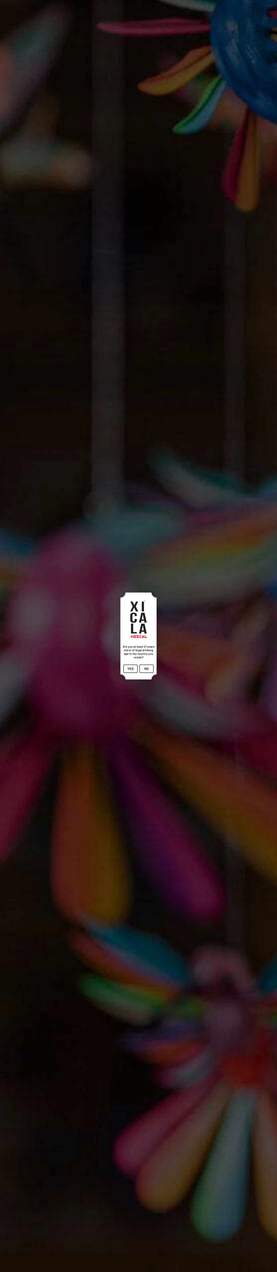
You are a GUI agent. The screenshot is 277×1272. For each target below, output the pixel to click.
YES (130, 668)
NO (146, 668)
